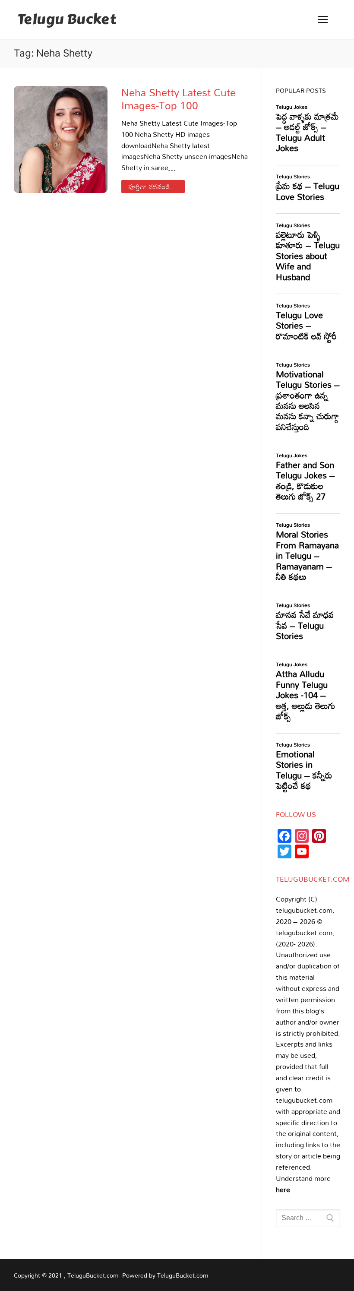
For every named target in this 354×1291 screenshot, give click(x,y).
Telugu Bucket (66, 19)
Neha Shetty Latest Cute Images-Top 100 (178, 98)
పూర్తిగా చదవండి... (153, 186)
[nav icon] (323, 19)
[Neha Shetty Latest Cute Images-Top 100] (60, 139)
